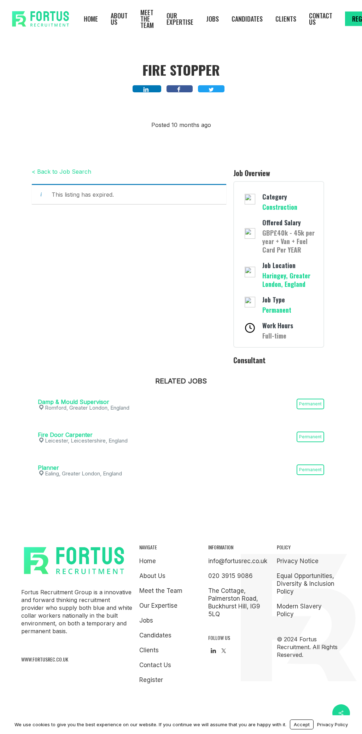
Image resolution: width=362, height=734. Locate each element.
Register (151, 679)
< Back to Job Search (61, 171)
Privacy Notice (298, 561)
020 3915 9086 (230, 575)
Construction (279, 207)
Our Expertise (158, 605)
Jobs (146, 620)
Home (147, 561)
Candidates (155, 635)
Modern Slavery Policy (299, 610)
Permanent (276, 309)
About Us (152, 575)
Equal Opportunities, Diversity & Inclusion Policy (305, 583)
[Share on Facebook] (180, 88)
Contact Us (155, 665)
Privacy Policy (332, 724)
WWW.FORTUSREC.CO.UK (44, 659)
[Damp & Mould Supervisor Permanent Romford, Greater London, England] (181, 392)
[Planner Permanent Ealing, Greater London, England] (181, 458)
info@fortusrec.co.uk (237, 561)
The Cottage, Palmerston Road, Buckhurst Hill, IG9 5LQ (234, 602)
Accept (302, 724)
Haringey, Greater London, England (286, 280)
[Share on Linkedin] (147, 88)
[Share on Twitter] (211, 88)
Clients (149, 650)
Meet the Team (160, 590)
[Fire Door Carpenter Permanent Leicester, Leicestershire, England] (181, 425)
